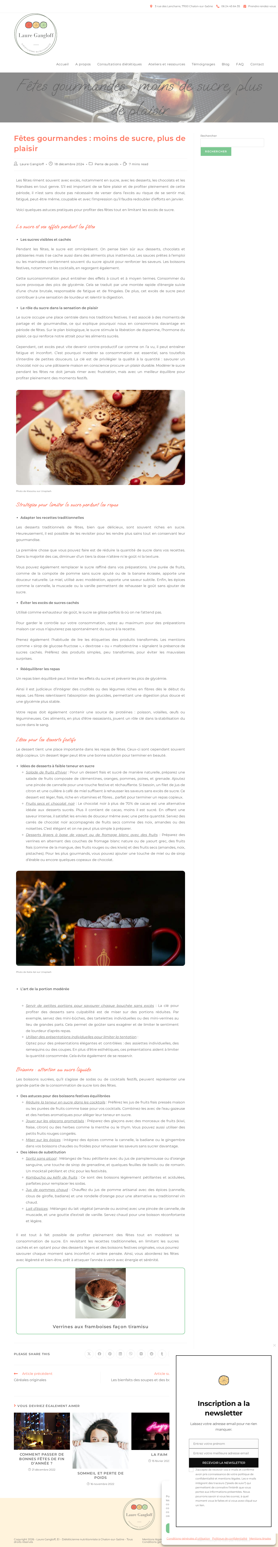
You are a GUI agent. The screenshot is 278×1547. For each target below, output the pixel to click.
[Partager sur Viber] (130, 1354)
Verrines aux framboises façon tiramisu (101, 1326)
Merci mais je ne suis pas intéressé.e (223, 1540)
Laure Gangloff (32, 164)
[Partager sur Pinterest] (110, 1354)
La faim (159, 1455)
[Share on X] (89, 1354)
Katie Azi (31, 972)
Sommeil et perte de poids (101, 1475)
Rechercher (208, 135)
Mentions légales (153, 1539)
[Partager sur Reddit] (151, 1354)
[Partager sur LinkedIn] (120, 1354)
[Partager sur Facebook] (99, 1354)
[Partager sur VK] (141, 1354)
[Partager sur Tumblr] (162, 1354)
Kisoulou (31, 491)
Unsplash (46, 491)
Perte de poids (106, 164)
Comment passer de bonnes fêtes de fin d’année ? (42, 1459)
